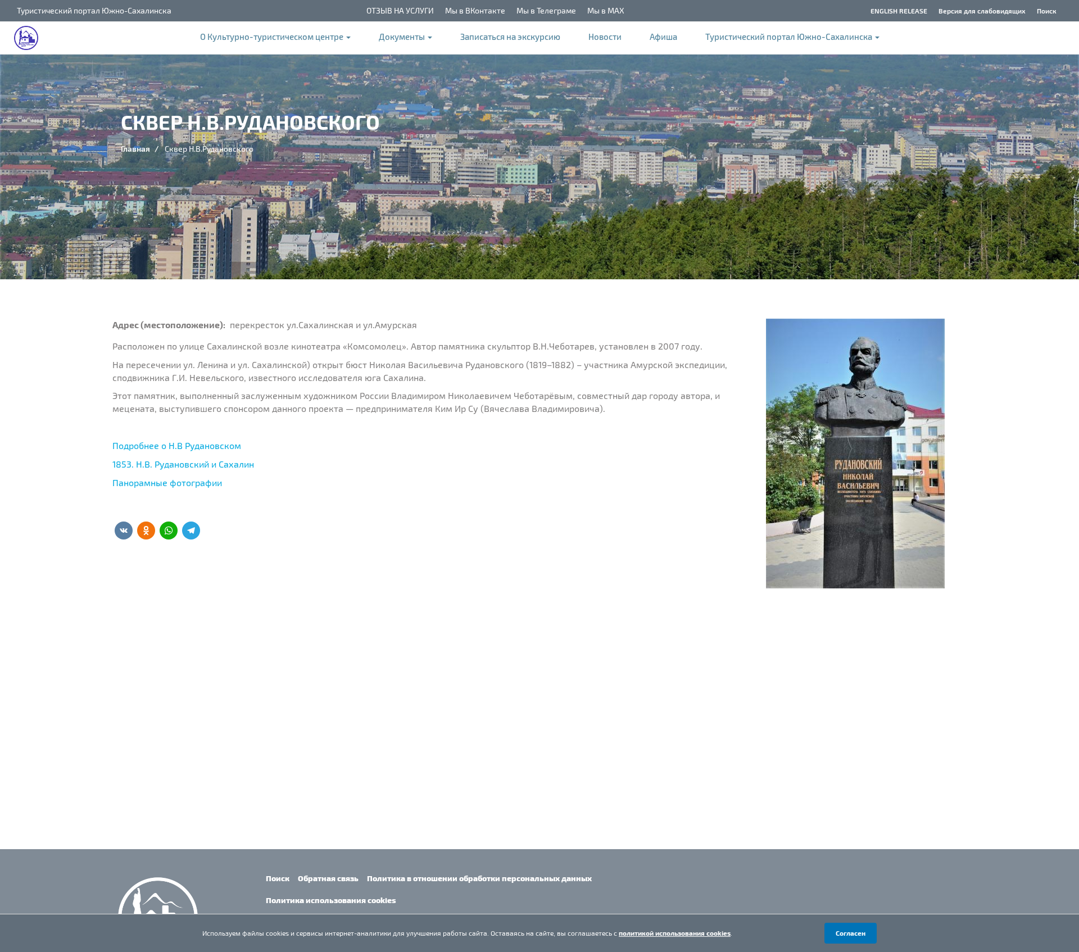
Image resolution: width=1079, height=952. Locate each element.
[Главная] (31, 38)
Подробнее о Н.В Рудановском (176, 445)
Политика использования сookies (331, 900)
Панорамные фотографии (167, 482)
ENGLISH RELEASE (899, 11)
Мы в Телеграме (546, 10)
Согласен (850, 933)
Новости (605, 36)
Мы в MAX (605, 10)
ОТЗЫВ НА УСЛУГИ (400, 10)
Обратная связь (328, 878)
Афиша (663, 36)
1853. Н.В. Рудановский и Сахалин (183, 464)
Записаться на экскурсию (510, 36)
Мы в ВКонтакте (475, 10)
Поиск (1047, 11)
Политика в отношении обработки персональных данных (479, 878)
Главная (135, 148)
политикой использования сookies (675, 933)
